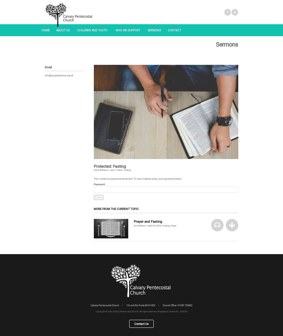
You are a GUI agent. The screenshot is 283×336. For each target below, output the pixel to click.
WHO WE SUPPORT (128, 30)
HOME (46, 30)
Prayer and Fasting (148, 222)
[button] (217, 225)
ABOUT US (63, 30)
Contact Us (141, 324)
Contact (174, 30)
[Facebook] (227, 12)
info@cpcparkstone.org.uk (59, 75)
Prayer (173, 225)
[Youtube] (235, 12)
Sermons (154, 30)
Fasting (127, 170)
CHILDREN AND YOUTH (92, 30)
